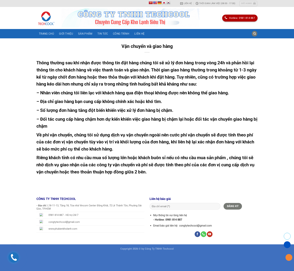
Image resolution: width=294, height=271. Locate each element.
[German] (160, 3)
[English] (155, 3)
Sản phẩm (85, 33)
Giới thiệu (66, 33)
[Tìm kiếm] (254, 33)
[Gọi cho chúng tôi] (203, 234)
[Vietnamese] (151, 3)
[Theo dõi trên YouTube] (210, 234)
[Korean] (168, 3)
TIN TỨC (102, 33)
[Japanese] (164, 3)
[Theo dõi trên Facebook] (197, 234)
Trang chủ (46, 33)
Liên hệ (139, 33)
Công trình (121, 33)
